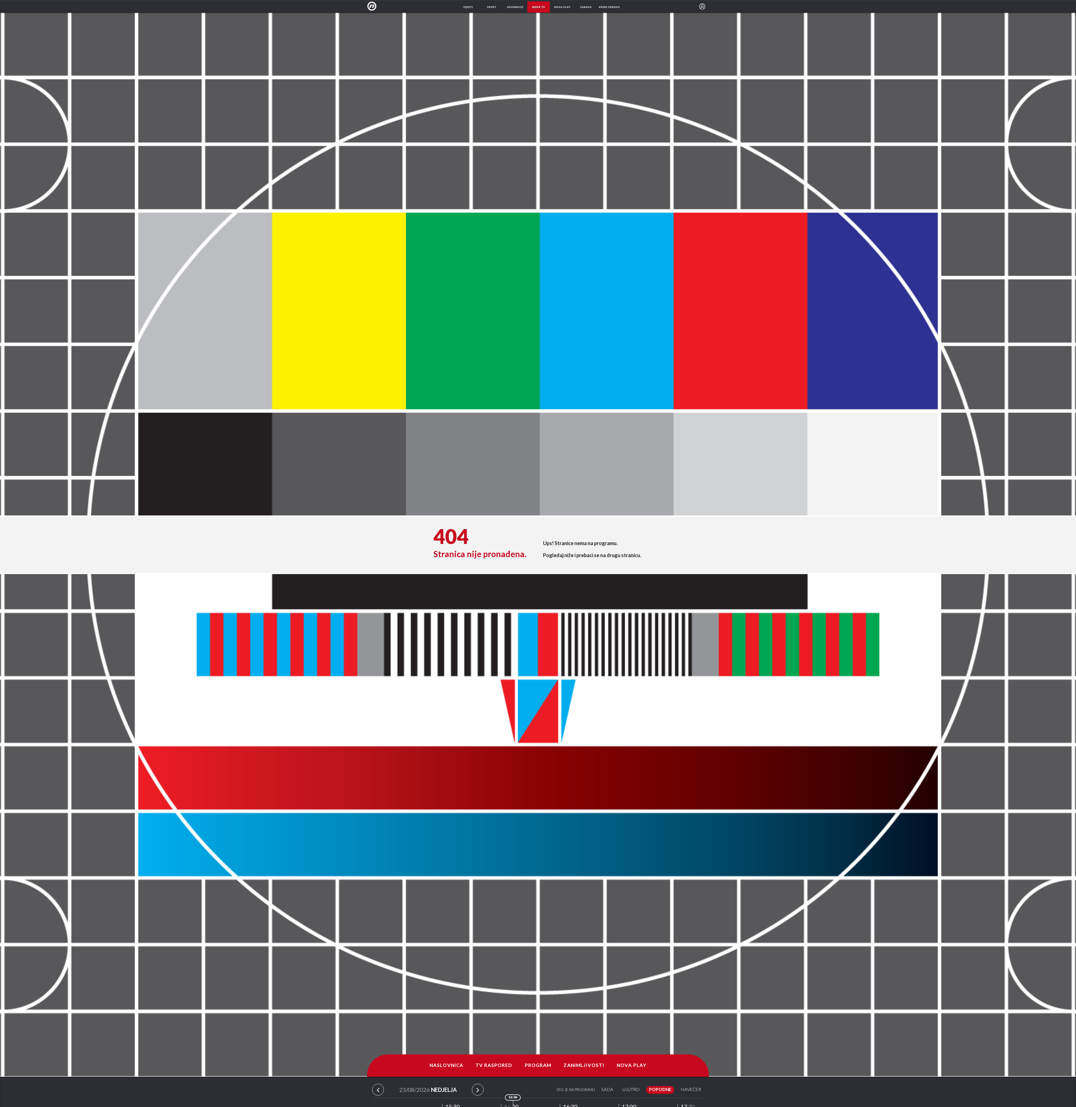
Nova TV (373, 6)
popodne (660, 1089)
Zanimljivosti (583, 1065)
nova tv (538, 7)
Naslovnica (446, 1065)
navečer (691, 1089)
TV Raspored (494, 1065)
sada (607, 1089)
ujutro (631, 1089)
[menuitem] (702, 6)
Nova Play (631, 1065)
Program (538, 1065)
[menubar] (702, 6)
